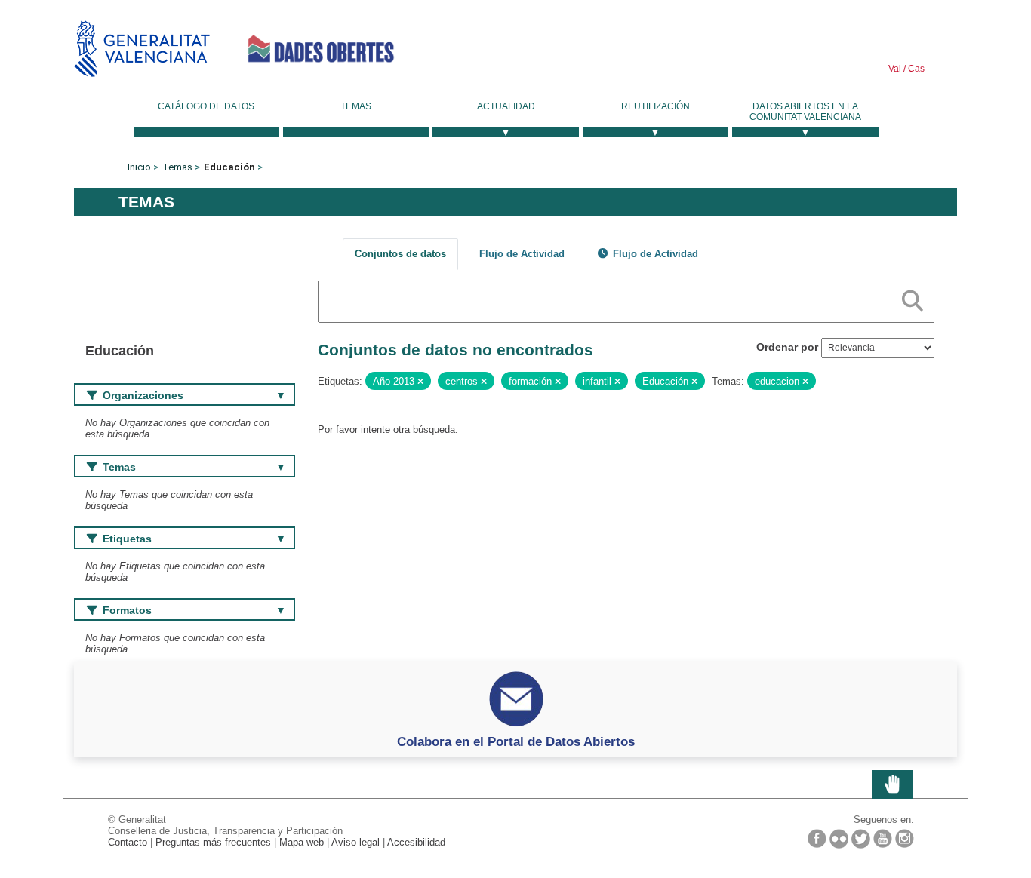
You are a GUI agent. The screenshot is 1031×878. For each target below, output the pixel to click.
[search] (912, 297)
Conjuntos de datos (400, 253)
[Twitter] (860, 839)
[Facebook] (817, 838)
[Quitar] (420, 381)
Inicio (139, 167)
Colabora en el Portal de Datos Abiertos (516, 741)
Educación (229, 167)
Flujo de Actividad (522, 253)
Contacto (127, 842)
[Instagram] (904, 838)
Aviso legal (355, 842)
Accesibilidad (416, 842)
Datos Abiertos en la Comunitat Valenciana (805, 111)
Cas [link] (915, 68)
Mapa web (301, 842)
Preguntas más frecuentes (213, 842)
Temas (355, 106)
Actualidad (506, 106)
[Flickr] (838, 839)
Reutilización (655, 106)
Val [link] (894, 68)
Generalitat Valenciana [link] (142, 48)
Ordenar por (787, 347)
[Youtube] (882, 838)
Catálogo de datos (206, 106)
